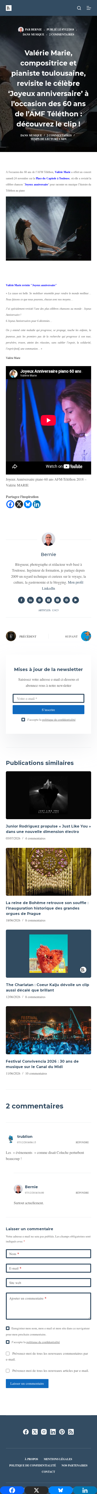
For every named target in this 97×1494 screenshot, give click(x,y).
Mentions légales (58, 1459)
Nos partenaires (75, 1465)
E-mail (15, 1268)
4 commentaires (35, 838)
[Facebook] (10, 504)
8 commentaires (35, 920)
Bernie (31, 1187)
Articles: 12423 (48, 610)
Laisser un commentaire (27, 1383)
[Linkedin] (37, 504)
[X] (19, 504)
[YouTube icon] (75, 600)
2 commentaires (61, 34)
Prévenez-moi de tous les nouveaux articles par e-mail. (50, 1370)
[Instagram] (44, 1432)
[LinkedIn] (53, 1432)
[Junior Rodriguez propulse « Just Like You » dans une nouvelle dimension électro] (48, 795)
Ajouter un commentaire (27, 1298)
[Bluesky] (28, 504)
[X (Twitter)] (35, 1432)
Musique (37, 34)
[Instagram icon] (57, 600)
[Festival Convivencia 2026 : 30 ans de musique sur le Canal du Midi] (48, 1030)
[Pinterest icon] (66, 600)
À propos (31, 1459)
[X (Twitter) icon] (48, 600)
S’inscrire (48, 709)
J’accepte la (51, 720)
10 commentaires (36, 1073)
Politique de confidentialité (32, 1465)
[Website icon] (39, 600)
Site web (15, 1282)
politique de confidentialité (59, 720)
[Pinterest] (62, 1432)
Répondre (82, 1142)
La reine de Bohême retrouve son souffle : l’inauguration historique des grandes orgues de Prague (47, 908)
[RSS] (71, 1432)
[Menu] (89, 8)
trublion (24, 1136)
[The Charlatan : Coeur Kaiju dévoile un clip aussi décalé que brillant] (48, 954)
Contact (48, 1472)
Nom (14, 1253)
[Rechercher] (79, 8)
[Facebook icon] (21, 600)
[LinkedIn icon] (30, 600)
